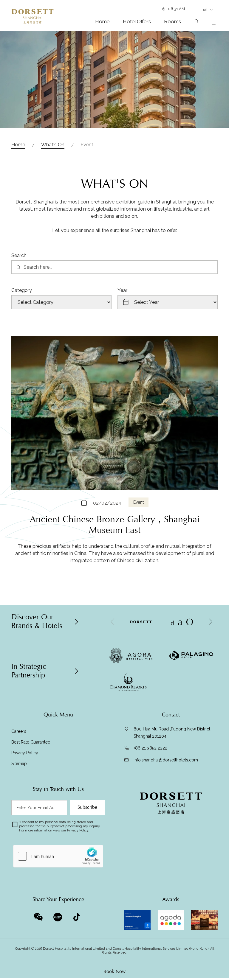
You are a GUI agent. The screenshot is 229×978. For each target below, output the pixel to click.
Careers (18, 731)
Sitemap (19, 763)
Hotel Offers (137, 21)
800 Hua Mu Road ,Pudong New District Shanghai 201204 (172, 732)
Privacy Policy (24, 752)
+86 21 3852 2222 (150, 748)
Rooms (172, 21)
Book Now (114, 971)
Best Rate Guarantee (30, 742)
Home (102, 21)
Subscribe (87, 807)
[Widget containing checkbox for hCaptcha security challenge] (58, 856)
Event (138, 502)
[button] (210, 622)
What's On (52, 144)
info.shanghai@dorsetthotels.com (166, 760)
